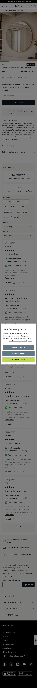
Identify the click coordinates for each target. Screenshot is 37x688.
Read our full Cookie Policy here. (20, 341)
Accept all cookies (18, 359)
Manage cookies (18, 347)
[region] (18, 344)
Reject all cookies (18, 353)
